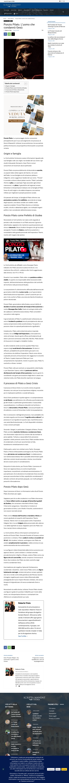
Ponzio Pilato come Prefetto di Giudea (16, 88)
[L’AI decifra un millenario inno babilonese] (29, 739)
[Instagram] (64, 1)
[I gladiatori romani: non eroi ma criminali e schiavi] (29, 712)
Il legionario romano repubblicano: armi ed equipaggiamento (38, 659)
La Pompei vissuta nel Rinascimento (55, 32)
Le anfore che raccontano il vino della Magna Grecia (56, 38)
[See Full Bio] (27, 636)
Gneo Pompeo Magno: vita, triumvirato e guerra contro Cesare (11, 659)
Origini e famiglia (10, 86)
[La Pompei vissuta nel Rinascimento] (7, 722)
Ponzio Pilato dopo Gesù (12, 91)
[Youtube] (60, 1)
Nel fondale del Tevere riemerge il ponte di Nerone (56, 25)
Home (4, 18)
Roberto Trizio (8, 30)
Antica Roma (11, 18)
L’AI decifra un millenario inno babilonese (37, 743)
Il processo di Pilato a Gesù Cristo (15, 89)
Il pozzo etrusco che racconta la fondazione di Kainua (56, 53)
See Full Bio (22, 636)
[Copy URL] (13, 34)
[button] (63, 12)
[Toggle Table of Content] (25, 83)
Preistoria (35, 724)
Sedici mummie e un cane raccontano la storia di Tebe (56, 45)
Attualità (35, 749)
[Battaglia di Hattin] (29, 750)
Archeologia (14, 710)
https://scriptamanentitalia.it (21, 671)
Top (11, 21)
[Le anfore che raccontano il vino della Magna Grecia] (7, 732)
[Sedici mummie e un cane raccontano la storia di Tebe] (7, 744)
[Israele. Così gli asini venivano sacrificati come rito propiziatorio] (29, 725)
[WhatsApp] (9, 34)
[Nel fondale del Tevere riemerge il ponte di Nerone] (7, 712)
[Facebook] (62, 1)
